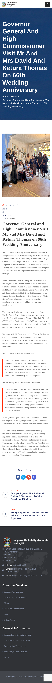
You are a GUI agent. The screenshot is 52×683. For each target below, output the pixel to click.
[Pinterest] (28, 477)
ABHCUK (6, 215)
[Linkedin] (34, 477)
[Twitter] (23, 477)
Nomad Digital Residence (15, 597)
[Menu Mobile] (47, 4)
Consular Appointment (14, 609)
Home (5, 96)
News (14, 96)
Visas (6, 603)
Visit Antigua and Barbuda (15, 652)
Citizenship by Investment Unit (17, 635)
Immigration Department (15, 646)
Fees (6, 614)
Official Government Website (17, 640)
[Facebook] (18, 477)
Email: (24, 575)
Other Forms (9, 620)
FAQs (6, 657)
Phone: (16, 565)
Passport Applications (13, 592)
